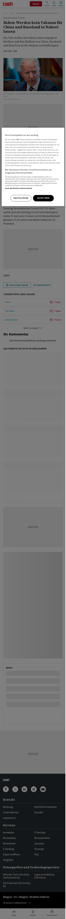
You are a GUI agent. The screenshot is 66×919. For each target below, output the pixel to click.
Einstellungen (21, 198)
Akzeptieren (43, 198)
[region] (33, 167)
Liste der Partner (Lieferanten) (18, 188)
